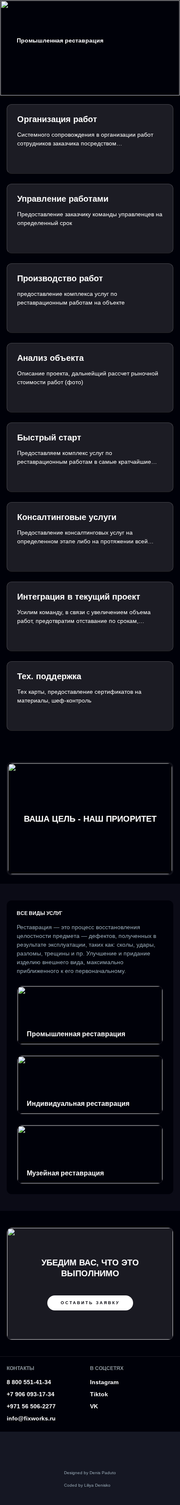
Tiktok (99, 1394)
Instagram (104, 1382)
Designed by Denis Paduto (90, 1472)
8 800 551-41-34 (29, 1382)
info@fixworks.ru (31, 1418)
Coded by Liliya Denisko (87, 1485)
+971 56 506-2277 (31, 1406)
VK (94, 1406)
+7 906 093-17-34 (30, 1394)
